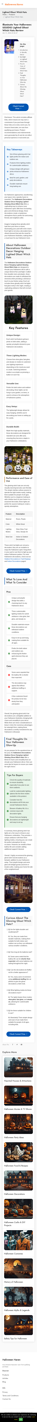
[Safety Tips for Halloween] (18, 1325)
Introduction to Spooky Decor (24, 52)
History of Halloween (13, 1282)
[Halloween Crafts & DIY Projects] (18, 1209)
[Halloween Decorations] (18, 1180)
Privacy (5, 1392)
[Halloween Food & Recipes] (18, 1152)
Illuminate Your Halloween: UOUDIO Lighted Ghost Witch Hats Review (17, 27)
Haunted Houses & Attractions (17, 1080)
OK (21, 1419)
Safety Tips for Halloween (15, 1338)
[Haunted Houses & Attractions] (18, 1067)
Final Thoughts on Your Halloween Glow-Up (23, 77)
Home (4, 15)
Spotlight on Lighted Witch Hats (23, 59)
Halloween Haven (11, 1359)
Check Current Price (18, 107)
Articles (5, 1378)
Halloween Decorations (14, 1194)
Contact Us (6, 1399)
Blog (4, 1382)
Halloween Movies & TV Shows (18, 1109)
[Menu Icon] (2, 4)
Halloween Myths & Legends (17, 1310)
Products (12, 15)
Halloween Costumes (13, 1253)
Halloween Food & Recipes (16, 1165)
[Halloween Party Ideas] (18, 1124)
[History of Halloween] (18, 1268)
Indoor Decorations (14, 561)
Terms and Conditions (10, 1396)
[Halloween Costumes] (18, 1240)
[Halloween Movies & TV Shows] (18, 1095)
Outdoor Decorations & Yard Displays (17, 559)
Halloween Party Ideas (14, 1137)
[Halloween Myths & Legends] (18, 1297)
